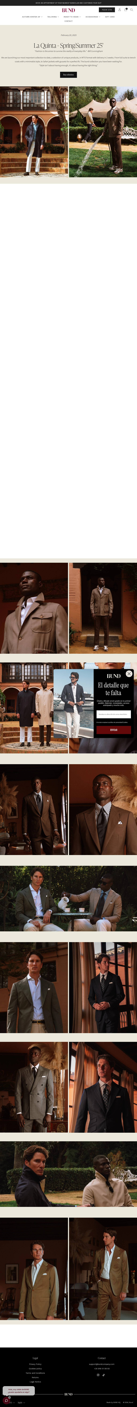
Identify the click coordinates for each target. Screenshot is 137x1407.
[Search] (131, 9)
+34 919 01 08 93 (102, 1368)
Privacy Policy (35, 1364)
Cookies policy (35, 1368)
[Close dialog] (129, 673)
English (20, 1403)
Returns (35, 1377)
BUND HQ (116, 1402)
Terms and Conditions (35, 1373)
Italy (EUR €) (8, 1403)
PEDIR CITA (107, 10)
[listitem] (68, 3)
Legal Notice (35, 1382)
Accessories (92, 17)
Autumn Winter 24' (31, 17)
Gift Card (110, 17)
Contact (68, 21)
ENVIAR (113, 730)
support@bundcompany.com (101, 1364)
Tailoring (52, 17)
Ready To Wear (71, 17)
